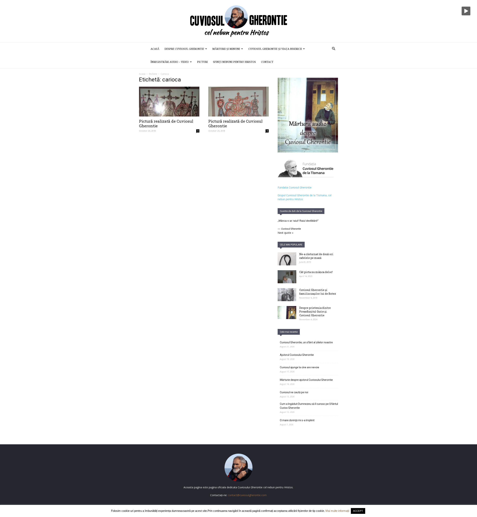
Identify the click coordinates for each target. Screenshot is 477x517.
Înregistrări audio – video (170, 61)
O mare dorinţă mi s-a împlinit (297, 420)
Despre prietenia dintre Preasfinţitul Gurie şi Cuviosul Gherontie (315, 311)
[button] (333, 49)
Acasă (155, 48)
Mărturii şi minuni (226, 48)
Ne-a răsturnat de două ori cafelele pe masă (316, 256)
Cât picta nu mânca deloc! (316, 272)
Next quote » (285, 232)
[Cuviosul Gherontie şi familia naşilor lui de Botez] (287, 294)
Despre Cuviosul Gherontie (184, 48)
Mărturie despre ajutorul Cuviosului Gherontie (306, 379)
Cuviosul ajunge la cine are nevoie (299, 367)
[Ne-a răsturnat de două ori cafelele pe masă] (287, 258)
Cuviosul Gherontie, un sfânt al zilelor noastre (306, 342)
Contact (267, 61)
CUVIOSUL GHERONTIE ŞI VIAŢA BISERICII (275, 48)
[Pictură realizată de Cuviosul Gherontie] (169, 101)
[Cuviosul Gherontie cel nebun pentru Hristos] (238, 21)
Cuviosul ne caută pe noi (294, 392)
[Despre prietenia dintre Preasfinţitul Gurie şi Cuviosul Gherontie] (287, 312)
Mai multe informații (337, 510)
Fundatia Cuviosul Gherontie (295, 187)
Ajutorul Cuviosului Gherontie (297, 354)
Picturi (202, 61)
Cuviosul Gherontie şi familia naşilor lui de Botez (317, 291)
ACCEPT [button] (358, 511)
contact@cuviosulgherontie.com (247, 495)
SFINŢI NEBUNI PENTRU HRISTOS (234, 61)
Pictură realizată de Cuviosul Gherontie (166, 123)
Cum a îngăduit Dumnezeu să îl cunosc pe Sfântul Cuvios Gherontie (309, 405)
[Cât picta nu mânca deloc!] (287, 276)
